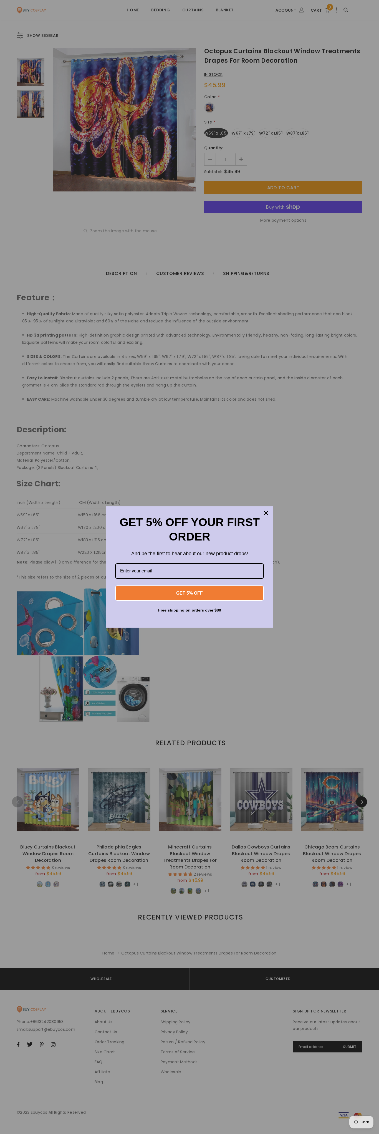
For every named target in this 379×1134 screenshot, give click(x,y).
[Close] (266, 513)
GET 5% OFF (189, 593)
